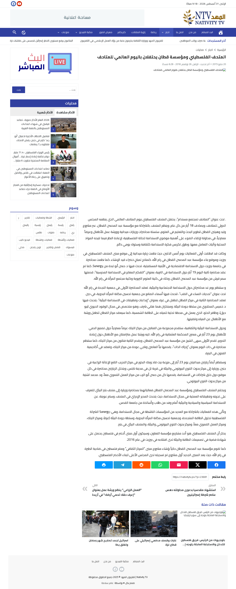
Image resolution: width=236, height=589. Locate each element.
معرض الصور (105, 32)
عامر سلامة (107, 583)
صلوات (51, 232)
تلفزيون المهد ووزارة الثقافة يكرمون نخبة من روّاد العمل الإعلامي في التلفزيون (134, 40)
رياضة (154, 32)
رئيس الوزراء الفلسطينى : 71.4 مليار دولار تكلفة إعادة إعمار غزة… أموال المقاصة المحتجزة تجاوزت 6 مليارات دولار (31, 158)
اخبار (167, 32)
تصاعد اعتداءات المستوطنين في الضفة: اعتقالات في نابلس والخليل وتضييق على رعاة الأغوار (31, 172)
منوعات (65, 32)
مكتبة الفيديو (86, 32)
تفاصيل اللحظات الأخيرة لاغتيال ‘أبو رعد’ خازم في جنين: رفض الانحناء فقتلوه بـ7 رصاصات (31, 140)
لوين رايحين (35, 247)
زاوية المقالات (138, 32)
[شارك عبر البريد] (179, 465)
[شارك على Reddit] (141, 465)
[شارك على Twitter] (198, 465)
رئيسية (37, 225)
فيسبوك (70, 247)
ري (72, 232)
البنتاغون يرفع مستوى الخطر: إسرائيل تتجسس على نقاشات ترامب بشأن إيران (47, 40)
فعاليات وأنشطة (66, 240)
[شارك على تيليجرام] (122, 465)
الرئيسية (220, 32)
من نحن (192, 32)
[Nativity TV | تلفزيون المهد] (185, 17)
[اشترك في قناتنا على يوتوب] (19, 3)
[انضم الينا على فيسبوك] (13, 3)
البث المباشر (207, 32)
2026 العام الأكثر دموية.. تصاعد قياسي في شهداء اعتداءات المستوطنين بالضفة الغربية (33, 124)
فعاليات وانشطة (44, 240)
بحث (14, 32)
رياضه (63, 232)
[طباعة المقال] (104, 465)
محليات (200, 49)
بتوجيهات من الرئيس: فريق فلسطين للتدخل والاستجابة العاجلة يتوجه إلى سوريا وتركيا (203, 544)
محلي (21, 247)
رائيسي (25, 225)
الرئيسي (61, 217)
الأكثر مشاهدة (65, 112)
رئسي (71, 225)
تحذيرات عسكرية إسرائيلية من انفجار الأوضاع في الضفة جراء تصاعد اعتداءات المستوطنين (31, 189)
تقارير (27, 217)
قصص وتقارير (53, 247)
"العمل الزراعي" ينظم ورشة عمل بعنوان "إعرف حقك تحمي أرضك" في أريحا (117, 490)
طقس (39, 232)
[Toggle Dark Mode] (24, 32)
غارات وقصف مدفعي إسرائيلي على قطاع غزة (155, 542)
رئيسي (49, 225)
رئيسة (61, 225)
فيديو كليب (24, 240)
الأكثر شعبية (45, 112)
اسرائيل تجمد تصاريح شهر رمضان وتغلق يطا (108, 542)
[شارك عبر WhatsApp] (160, 465)
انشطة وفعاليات (43, 217)
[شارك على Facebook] (216, 465)
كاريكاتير (121, 32)
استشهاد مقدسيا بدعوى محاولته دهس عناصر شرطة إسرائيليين (190, 490)
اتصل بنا (179, 32)
